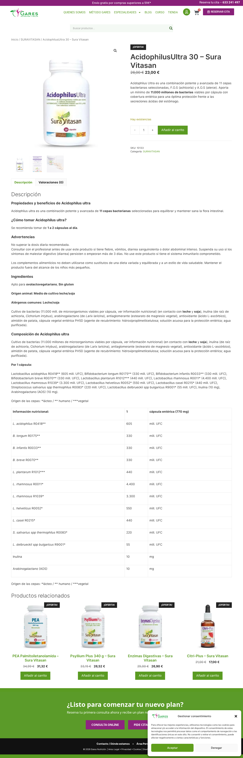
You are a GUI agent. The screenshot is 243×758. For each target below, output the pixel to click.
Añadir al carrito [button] (35, 675)
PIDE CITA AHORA (146, 725)
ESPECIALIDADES (125, 12)
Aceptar (172, 747)
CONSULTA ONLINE (105, 725)
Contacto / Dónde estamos (113, 743)
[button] (236, 716)
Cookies (137, 749)
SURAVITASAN (30, 39)
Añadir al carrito (172, 130)
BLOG (148, 12)
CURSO (159, 12)
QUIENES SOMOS (75, 12)
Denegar (216, 747)
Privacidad (126, 749)
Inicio (14, 39)
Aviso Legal (113, 749)
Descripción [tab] (23, 182)
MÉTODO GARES (99, 12)
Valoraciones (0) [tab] (51, 182)
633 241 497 (231, 2)
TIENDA (173, 12)
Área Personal (145, 743)
